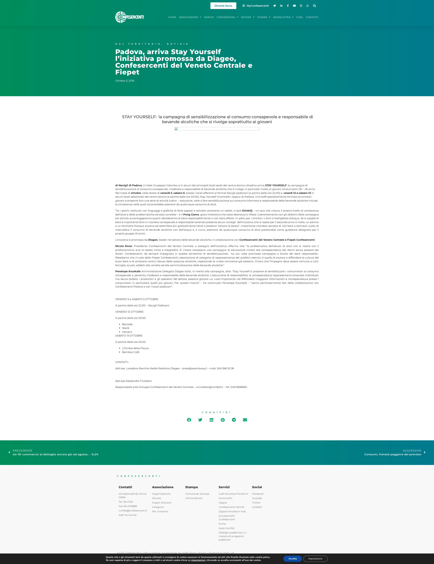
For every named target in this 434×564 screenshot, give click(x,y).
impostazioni (198, 560)
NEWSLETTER (281, 17)
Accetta (293, 558)
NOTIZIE (246, 17)
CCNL (299, 17)
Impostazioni (315, 558)
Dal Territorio (138, 44)
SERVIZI (209, 17)
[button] (314, 5)
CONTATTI (312, 17)
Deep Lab (228, 552)
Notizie (178, 44)
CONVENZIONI (226, 17)
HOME (172, 17)
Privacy (202, 552)
